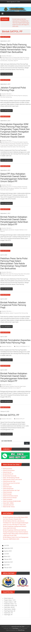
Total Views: (7, 607)
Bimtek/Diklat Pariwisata (9, 476)
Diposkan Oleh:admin (7, 55)
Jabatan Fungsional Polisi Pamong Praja (13, 88)
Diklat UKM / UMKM (8, 503)
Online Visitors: (8, 598)
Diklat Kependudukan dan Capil (11, 490)
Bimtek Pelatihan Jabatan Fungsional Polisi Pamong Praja (13, 305)
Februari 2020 (8, 567)
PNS (1, 97)
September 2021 (8, 562)
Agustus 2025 (8, 551)
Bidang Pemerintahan (9, 470)
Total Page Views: (9, 611)
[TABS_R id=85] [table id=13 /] (22, 346)
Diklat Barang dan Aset (9, 481)
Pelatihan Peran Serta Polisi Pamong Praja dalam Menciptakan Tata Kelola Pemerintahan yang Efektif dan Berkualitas (13, 263)
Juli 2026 (6, 545)
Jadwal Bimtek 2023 (8, 505)
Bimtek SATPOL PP (5, 36)
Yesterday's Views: (9, 603)
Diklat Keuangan (7, 494)
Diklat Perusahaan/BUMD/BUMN (12, 501)
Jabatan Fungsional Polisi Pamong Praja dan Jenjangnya (14, 95)
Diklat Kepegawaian (8, 488)
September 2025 (8, 548)
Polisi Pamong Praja (7, 97)
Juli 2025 (6, 553)
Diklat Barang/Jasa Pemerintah (11, 483)
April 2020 (6, 565)
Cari (27, 443)
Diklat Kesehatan (7, 492)
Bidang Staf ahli (7, 472)
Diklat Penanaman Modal (10, 497)
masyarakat (10, 60)
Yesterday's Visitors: (9, 605)
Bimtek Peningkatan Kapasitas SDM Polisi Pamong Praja (15, 341)
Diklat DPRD (6, 485)
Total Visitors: (8, 609)
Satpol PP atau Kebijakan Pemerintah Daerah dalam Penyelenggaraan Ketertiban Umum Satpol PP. (14, 178)
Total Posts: (7, 613)
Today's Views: (8, 600)
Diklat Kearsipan (7, 486)
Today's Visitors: (8, 602)
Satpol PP (16, 60)
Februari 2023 (8, 559)
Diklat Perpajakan (7, 499)
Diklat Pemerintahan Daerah (10, 496)
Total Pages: (7, 614)
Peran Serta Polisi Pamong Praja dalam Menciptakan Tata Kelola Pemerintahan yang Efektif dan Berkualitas (15, 48)
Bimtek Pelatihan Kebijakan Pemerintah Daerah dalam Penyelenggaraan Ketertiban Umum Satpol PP (14, 221)
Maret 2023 (7, 556)
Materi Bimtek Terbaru (9, 506)
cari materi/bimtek (6, 441)
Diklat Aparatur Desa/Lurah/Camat (12, 479)
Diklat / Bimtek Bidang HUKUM (11, 477)
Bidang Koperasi (7, 468)
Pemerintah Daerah (11, 146)
